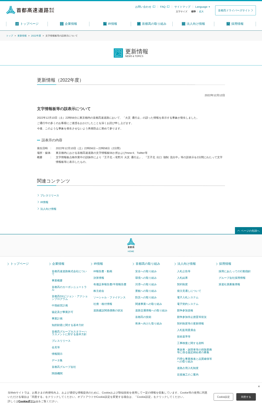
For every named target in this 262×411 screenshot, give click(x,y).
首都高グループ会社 (64, 366)
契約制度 (182, 284)
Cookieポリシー (28, 401)
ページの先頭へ (250, 230)
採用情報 (225, 263)
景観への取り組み (146, 290)
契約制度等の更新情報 (190, 323)
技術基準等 (183, 336)
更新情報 (22, 35)
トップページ (19, 263)
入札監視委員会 (186, 330)
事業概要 (57, 280)
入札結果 (182, 277)
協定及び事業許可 (62, 311)
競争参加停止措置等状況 (191, 316)
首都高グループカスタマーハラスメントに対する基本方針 (69, 333)
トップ (9, 35)
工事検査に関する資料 (190, 343)
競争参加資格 (185, 310)
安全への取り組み (146, 271)
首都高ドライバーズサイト (234, 10)
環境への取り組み (146, 277)
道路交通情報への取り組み (151, 310)
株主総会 (98, 290)
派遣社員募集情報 (229, 284)
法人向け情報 (186, 263)
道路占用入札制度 (187, 368)
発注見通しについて (189, 290)
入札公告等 (183, 271)
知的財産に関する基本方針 (68, 325)
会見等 (56, 347)
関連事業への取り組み (148, 303)
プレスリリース (61, 340)
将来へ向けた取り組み (148, 323)
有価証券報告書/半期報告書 (109, 284)
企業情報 (58, 263)
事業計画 (57, 318)
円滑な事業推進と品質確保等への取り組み (194, 360)
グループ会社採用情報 (232, 277)
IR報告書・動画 (102, 271)
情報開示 (57, 353)
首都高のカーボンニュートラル (69, 288)
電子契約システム (187, 303)
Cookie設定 (223, 396)
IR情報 (98, 263)
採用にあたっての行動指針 (235, 271)
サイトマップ (182, 6)
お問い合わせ (143, 6)
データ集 (57, 360)
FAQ (163, 6)
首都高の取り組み (148, 263)
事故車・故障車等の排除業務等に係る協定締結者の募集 (194, 351)
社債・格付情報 (102, 303)
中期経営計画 (60, 305)
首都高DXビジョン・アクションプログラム (70, 297)
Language (201, 6)
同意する (246, 396)
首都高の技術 (143, 316)
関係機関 (57, 373)
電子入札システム (188, 297)
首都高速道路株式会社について (69, 272)
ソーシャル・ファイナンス (109, 297)
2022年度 (36, 35)
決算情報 (98, 277)
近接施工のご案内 (187, 374)
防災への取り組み (146, 297)
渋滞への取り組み (146, 284)
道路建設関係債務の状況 (108, 310)
